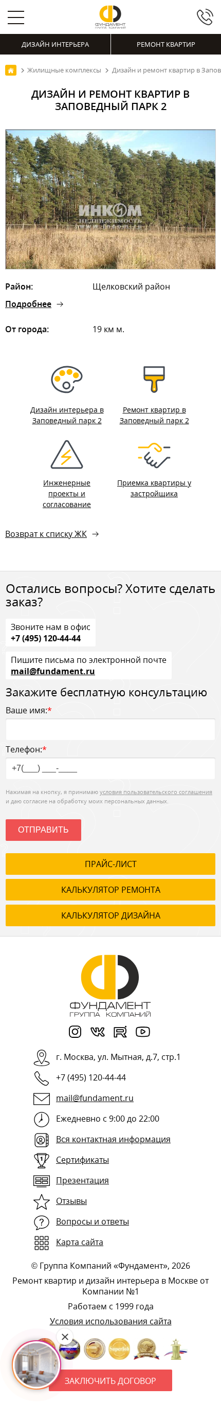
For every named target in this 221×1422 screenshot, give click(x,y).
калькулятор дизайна (110, 915)
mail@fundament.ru (53, 670)
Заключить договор (110, 1381)
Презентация (82, 1180)
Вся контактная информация (113, 1139)
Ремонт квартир (166, 44)
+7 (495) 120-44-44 (46, 638)
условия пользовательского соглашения (156, 792)
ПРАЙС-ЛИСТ (111, 864)
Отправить (43, 829)
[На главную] (10, 70)
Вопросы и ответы (92, 1221)
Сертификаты (82, 1159)
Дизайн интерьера (55, 44)
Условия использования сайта (111, 1321)
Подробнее (28, 304)
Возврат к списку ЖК (46, 533)
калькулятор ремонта (110, 889)
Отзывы (71, 1201)
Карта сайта (79, 1242)
